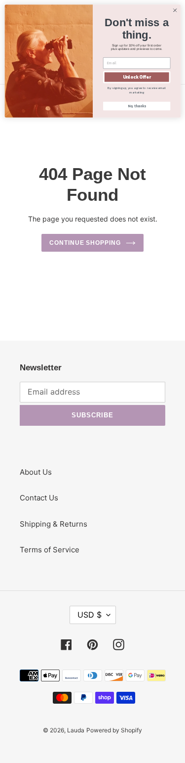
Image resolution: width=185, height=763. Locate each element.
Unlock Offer (136, 77)
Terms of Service (49, 549)
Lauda (75, 730)
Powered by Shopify (114, 730)
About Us (36, 472)
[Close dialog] (175, 10)
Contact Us (39, 497)
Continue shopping (85, 242)
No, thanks (136, 106)
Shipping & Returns (53, 524)
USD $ (89, 615)
